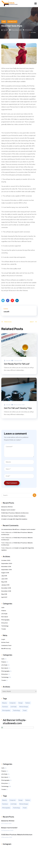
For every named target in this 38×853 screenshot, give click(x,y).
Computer (13, 703)
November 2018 (6, 591)
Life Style (4, 613)
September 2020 (6, 563)
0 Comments (28, 30)
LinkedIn (17, 300)
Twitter (3, 300)
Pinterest (12, 300)
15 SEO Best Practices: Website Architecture (15, 513)
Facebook (7, 300)
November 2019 (6, 566)
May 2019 (4, 582)
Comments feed (6, 645)
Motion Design (23, 706)
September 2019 (6, 569)
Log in (3, 639)
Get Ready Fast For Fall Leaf (16, 364)
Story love (4, 623)
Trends (3, 629)
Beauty (4, 703)
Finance (3, 610)
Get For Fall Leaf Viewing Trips (18, 408)
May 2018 (4, 594)
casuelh (5, 30)
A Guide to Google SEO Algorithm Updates (14, 519)
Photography (5, 620)
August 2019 (5, 572)
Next (32, 322)
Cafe (3, 21)
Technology (12, 21)
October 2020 (5, 560)
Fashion (28, 703)
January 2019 (5, 585)
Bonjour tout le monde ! (8, 510)
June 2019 (4, 579)
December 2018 (6, 588)
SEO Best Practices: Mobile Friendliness (13, 516)
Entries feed (5, 642)
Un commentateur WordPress (10, 529)
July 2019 (4, 575)
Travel (24, 710)
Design (21, 703)
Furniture (5, 706)
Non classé (4, 616)
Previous (8, 322)
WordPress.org (6, 648)
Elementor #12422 (7, 507)
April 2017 (4, 597)
